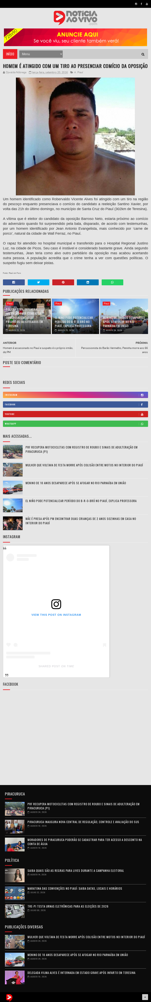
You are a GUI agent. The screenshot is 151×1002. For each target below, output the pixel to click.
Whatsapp (10, 423)
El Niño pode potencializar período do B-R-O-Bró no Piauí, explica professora (74, 321)
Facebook (10, 404)
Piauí (80, 72)
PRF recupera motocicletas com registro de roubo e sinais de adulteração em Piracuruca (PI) (84, 806)
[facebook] (141, 4)
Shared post (49, 666)
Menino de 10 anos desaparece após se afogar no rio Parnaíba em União (124, 321)
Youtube (10, 414)
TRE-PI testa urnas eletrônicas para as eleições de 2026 (68, 906)
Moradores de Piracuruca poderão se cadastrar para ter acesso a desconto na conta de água (85, 841)
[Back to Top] (145, 997)
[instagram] (136, 4)
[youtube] (147, 4)
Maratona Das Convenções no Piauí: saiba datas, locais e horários (75, 888)
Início (10, 54)
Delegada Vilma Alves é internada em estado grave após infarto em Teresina (81, 972)
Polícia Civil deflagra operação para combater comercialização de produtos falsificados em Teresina (24, 317)
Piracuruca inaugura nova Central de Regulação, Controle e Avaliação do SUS (83, 822)
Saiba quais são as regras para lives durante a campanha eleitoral (76, 870)
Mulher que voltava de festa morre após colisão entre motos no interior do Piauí (84, 465)
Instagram (11, 394)
